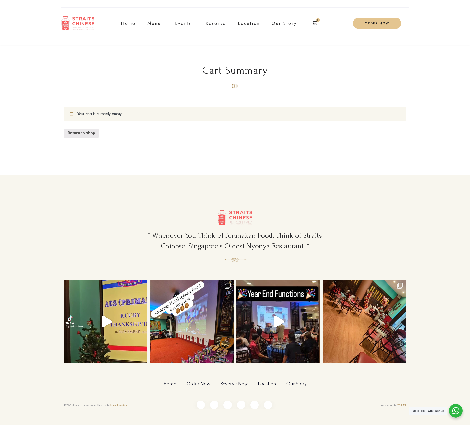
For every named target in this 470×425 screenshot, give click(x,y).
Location (249, 23)
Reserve (216, 23)
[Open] (105, 321)
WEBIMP (401, 405)
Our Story (284, 23)
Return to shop (81, 133)
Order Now (198, 384)
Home (128, 23)
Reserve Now (234, 384)
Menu (154, 23)
